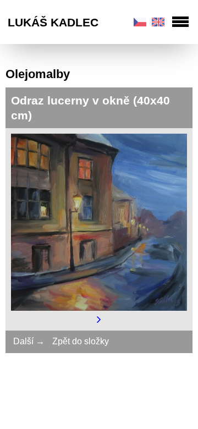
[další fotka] (99, 318)
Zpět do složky (80, 341)
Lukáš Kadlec (53, 22)
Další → (29, 341)
